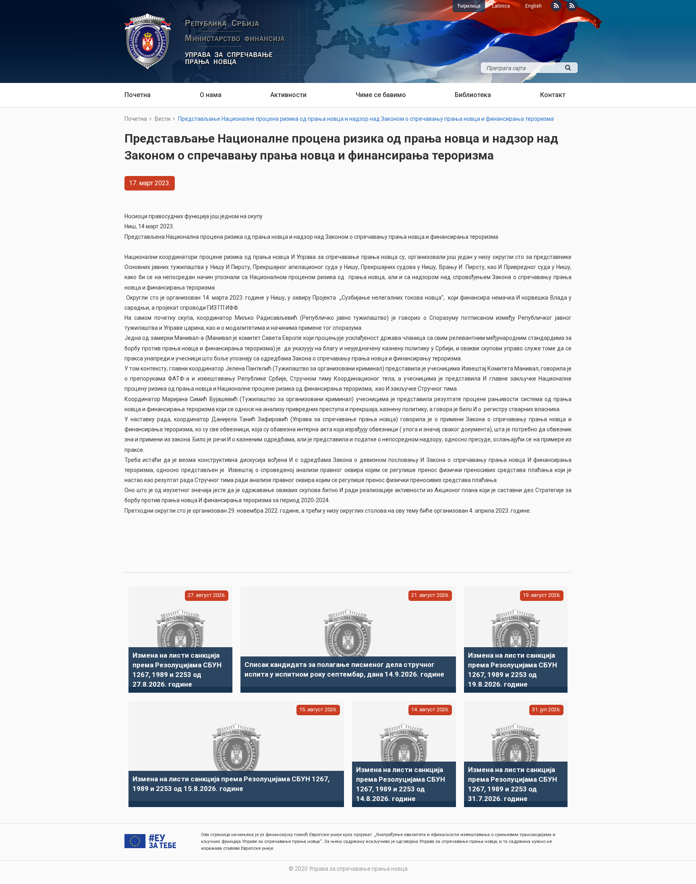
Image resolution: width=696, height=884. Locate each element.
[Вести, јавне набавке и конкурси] (556, 5)
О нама (211, 95)
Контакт (553, 95)
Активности (288, 95)
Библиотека (473, 95)
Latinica (501, 6)
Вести (162, 119)
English (533, 6)
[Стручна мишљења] (572, 5)
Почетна (137, 95)
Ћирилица (469, 6)
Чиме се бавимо (381, 95)
